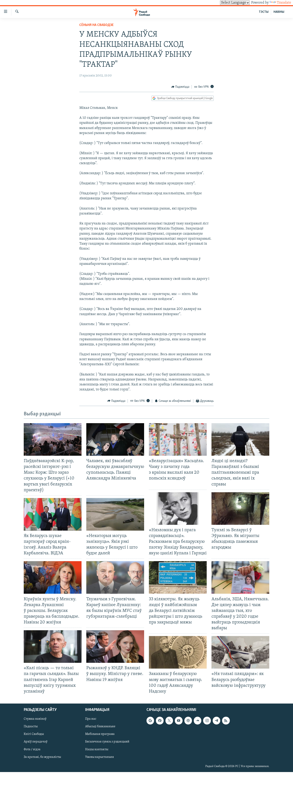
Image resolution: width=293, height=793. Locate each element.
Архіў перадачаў (35, 741)
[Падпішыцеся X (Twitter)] (169, 720)
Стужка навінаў (35, 719)
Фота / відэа (32, 749)
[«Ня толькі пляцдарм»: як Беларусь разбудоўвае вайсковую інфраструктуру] (240, 652)
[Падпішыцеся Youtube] (178, 720)
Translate (284, 3)
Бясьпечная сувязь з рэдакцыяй (107, 741)
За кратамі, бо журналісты (42, 757)
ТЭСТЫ (263, 12)
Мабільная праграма (100, 734)
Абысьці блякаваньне (100, 726)
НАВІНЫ (278, 12)
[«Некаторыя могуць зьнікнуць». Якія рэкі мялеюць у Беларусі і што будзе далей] (115, 514)
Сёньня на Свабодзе (96, 25)
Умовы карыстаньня (99, 757)
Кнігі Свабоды (34, 734)
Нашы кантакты (96, 749)
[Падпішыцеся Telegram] (216, 720)
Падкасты (31, 726)
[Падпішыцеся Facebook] (159, 720)
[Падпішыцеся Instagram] (207, 720)
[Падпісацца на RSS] (226, 720)
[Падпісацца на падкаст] (188, 720)
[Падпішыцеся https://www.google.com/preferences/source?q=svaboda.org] (150, 720)
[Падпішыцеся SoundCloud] (197, 720)
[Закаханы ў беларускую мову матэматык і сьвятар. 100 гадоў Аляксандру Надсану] (178, 652)
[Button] (180, 86)
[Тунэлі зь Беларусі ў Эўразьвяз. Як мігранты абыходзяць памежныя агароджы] (240, 508)
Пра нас (90, 719)
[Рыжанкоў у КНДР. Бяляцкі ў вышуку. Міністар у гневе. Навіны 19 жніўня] (115, 646)
